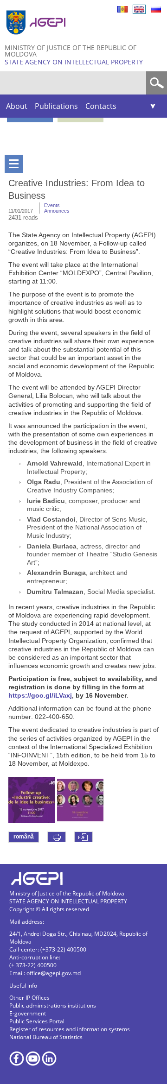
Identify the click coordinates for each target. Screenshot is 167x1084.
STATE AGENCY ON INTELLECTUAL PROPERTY (74, 61)
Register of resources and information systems (69, 1029)
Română (122, 9)
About (16, 106)
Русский (156, 9)
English (139, 9)
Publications (56, 106)
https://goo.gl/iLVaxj (40, 695)
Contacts (100, 106)
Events (52, 205)
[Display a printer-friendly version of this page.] (56, 837)
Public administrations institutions (52, 1005)
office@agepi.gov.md (53, 973)
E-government (27, 1013)
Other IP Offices (29, 998)
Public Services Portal (36, 1021)
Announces (57, 211)
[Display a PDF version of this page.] (83, 837)
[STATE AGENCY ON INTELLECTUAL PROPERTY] (37, 38)
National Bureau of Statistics (46, 1037)
